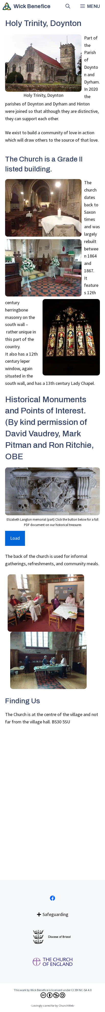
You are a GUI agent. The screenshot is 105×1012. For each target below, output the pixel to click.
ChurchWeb (66, 1005)
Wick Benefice (32, 6)
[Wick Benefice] (7, 6)
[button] (67, 6)
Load (15, 538)
